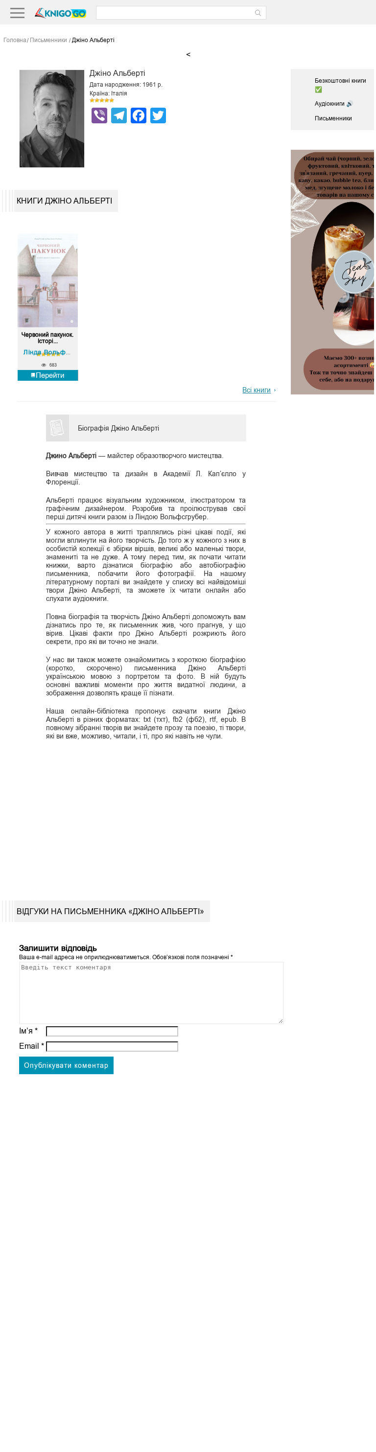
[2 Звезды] (96, 100)
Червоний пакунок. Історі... (47, 338)
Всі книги (256, 390)
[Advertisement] (143, 812)
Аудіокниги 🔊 (334, 103)
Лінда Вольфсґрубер (57, 352)
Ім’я (28, 1031)
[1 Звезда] (92, 100)
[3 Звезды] (101, 100)
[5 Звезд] (111, 100)
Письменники (333, 118)
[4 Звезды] (106, 100)
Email (31, 1046)
